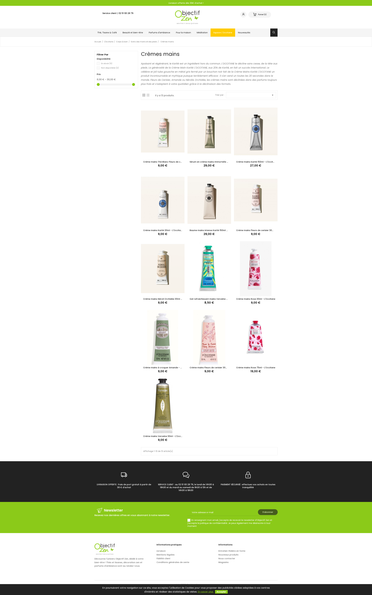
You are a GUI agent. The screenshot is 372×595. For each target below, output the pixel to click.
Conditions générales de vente (173, 562)
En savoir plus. (206, 591)
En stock (106, 63)
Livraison (161, 550)
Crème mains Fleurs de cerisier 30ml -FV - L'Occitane (218, 367)
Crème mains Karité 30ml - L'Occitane (163, 230)
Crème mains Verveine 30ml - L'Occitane (164, 436)
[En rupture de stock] (202, 293)
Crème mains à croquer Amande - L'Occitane (167, 367)
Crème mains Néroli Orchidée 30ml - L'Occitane (168, 299)
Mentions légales (166, 554)
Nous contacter (226, 558)
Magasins (223, 562)
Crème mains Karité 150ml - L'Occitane (256, 161)
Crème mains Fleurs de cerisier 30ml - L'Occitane (262, 230)
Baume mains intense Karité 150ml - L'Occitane (214, 230)
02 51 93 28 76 (126, 13)
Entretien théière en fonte (231, 550)
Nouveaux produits (228, 554)
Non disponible (110, 67)
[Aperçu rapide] (170, 155)
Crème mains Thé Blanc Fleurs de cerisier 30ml (168, 161)
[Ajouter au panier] (155, 155)
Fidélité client (163, 558)
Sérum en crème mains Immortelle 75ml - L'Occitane (217, 161)
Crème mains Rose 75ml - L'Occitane (255, 367)
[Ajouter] (162, 155)
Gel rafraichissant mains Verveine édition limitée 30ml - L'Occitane (225, 299)
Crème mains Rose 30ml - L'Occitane (255, 299)
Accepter (221, 591)
